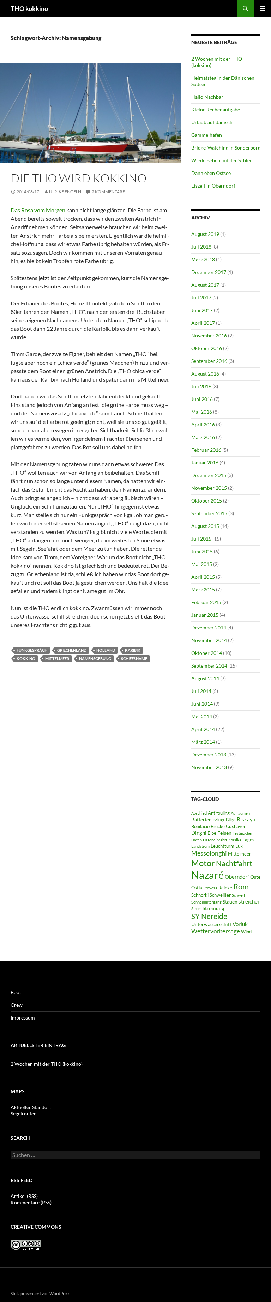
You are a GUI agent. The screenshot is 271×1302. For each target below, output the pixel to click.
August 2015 (205, 526)
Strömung (213, 908)
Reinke (225, 887)
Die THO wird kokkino (78, 178)
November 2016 (209, 336)
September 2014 (209, 666)
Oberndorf (237, 877)
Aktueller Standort (31, 1107)
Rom (241, 886)
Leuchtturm (222, 846)
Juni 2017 (202, 310)
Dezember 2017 (208, 272)
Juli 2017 (201, 297)
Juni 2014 (202, 704)
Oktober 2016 (206, 348)
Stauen (230, 902)
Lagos (248, 839)
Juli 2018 (201, 247)
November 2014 (209, 640)
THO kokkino (29, 8)
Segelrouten (24, 1114)
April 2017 (203, 323)
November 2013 (209, 767)
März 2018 (203, 259)
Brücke (218, 826)
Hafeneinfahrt (215, 840)
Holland (105, 650)
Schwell (238, 895)
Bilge (231, 819)
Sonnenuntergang (206, 902)
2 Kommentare (108, 191)
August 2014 (205, 678)
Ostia (196, 887)
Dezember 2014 (208, 628)
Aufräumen (240, 813)
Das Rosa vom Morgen (38, 210)
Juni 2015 (202, 551)
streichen (249, 901)
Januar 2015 (204, 615)
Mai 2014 (201, 716)
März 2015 (203, 589)
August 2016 (205, 374)
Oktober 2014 (206, 653)
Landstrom (200, 846)
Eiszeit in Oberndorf (213, 186)
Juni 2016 (202, 399)
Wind (246, 932)
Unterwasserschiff (211, 924)
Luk (239, 846)
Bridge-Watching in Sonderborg (225, 148)
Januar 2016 (204, 463)
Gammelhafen (206, 135)
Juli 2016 (201, 386)
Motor (203, 863)
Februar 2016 (206, 450)
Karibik (132, 650)
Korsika (234, 840)
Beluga (219, 819)
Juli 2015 (201, 539)
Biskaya (246, 819)
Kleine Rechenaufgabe (215, 109)
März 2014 (203, 742)
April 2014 (203, 729)
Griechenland (71, 650)
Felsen (224, 833)
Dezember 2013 (208, 755)
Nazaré (207, 875)
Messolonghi (209, 853)
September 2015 (209, 513)
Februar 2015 (206, 602)
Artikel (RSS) (24, 1196)
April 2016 (203, 424)
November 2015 (209, 488)
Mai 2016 (201, 412)
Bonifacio (200, 826)
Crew (17, 1005)
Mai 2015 (201, 564)
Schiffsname (134, 658)
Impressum (23, 1018)
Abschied (199, 813)
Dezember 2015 (208, 475)
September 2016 (209, 361)
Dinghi (198, 832)
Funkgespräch (32, 650)
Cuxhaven (236, 826)
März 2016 (203, 437)
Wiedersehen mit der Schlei (221, 160)
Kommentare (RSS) (31, 1202)
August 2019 (205, 234)
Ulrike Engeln (65, 191)
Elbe (211, 833)
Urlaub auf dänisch (212, 122)
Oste (255, 877)
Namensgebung (95, 658)
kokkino (26, 658)
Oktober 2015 (206, 501)
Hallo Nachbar (207, 97)
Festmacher (243, 833)
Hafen (196, 840)
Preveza (210, 888)
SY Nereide (209, 916)
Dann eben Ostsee (211, 173)
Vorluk (240, 924)
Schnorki (200, 895)
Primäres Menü (262, 8)
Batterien (201, 819)
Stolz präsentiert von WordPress (40, 1293)
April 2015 (203, 577)
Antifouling (219, 813)
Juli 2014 (201, 691)
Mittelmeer (57, 658)
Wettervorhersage (215, 931)
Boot (16, 992)
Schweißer (220, 895)
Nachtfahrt (234, 863)
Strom (196, 908)
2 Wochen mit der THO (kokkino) (47, 1064)
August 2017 (205, 285)
